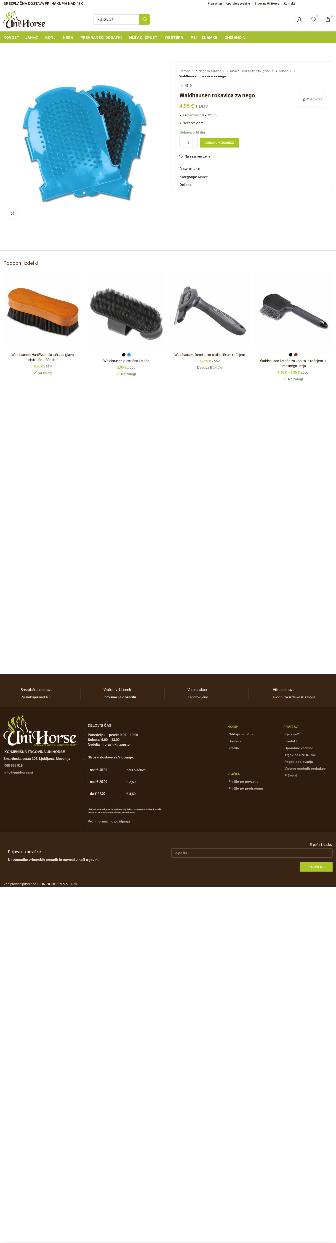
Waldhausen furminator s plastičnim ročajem (209, 355)
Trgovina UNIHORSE (300, 755)
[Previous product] (181, 85)
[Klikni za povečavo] (12, 213)
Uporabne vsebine (299, 748)
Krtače (284, 71)
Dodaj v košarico (219, 143)
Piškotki (291, 775)
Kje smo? (292, 734)
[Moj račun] (299, 19)
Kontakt (291, 741)
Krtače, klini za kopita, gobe (250, 71)
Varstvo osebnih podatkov (305, 768)
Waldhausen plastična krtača (126, 361)
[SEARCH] (144, 19)
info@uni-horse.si (18, 772)
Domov (185, 71)
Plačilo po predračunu (246, 788)
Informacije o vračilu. (120, 697)
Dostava (235, 741)
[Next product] (191, 85)
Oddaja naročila (241, 734)
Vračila (234, 748)
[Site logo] (24, 19)
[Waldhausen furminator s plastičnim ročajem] (209, 310)
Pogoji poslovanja (299, 761)
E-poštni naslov (321, 845)
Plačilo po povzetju (244, 781)
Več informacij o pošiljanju (109, 821)
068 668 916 (13, 765)
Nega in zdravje (210, 71)
